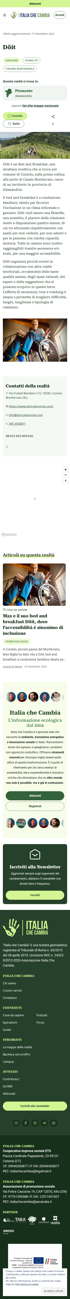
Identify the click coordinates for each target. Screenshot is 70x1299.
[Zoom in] (65, 469)
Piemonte (24, 91)
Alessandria (23, 96)
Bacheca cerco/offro (16, 1054)
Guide (7, 1030)
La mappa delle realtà (17, 1047)
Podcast (41, 1015)
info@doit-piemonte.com (26, 415)
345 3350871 (17, 424)
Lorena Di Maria (12, 666)
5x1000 (7, 1086)
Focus (40, 1022)
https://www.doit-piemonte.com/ (31, 406)
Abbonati (35, 795)
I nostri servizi (12, 990)
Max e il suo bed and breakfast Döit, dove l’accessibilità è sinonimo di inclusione (33, 624)
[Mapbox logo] (9, 534)
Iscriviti (35, 895)
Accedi (59, 15)
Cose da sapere (13, 1015)
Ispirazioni (10, 1022)
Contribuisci (11, 1079)
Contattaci (10, 998)
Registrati (35, 806)
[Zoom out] (65, 474)
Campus (8, 1062)
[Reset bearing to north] (65, 480)
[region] (35, 501)
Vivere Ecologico (16, 641)
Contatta (17, 116)
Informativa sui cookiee (27, 1284)
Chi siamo (9, 983)
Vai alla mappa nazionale (40, 106)
